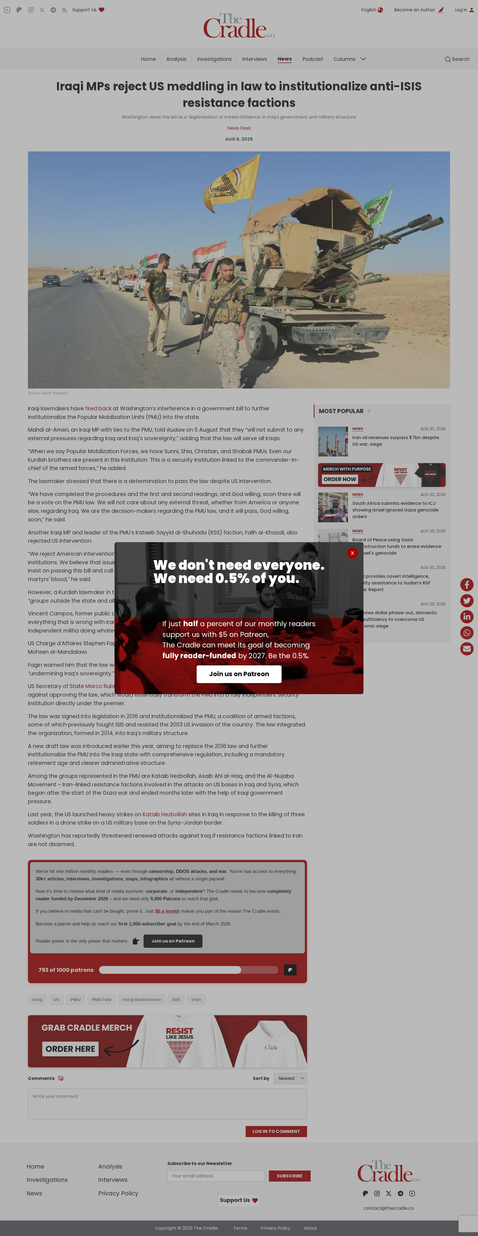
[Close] (352, 553)
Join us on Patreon (239, 674)
